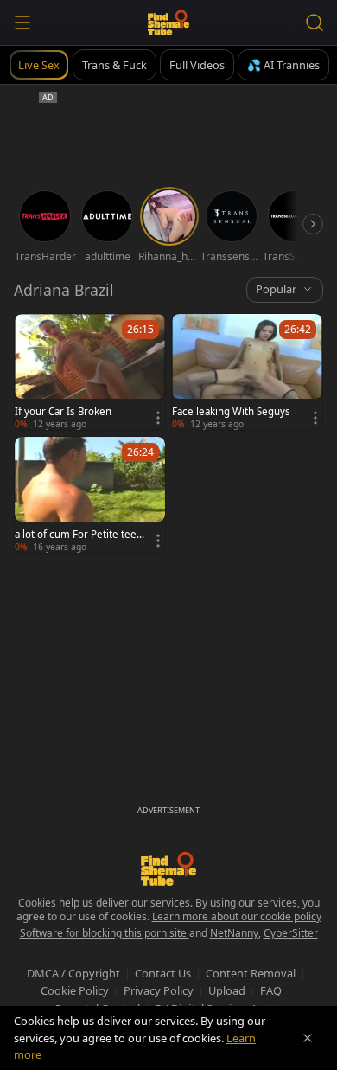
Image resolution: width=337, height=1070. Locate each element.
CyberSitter (291, 933)
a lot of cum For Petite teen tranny (79, 535)
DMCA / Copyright (73, 973)
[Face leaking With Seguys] (247, 372)
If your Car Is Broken (63, 412)
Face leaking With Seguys (231, 412)
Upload (226, 990)
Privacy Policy (159, 990)
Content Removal (251, 973)
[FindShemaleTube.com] (169, 22)
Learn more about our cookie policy (236, 916)
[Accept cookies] (307, 1038)
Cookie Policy (75, 990)
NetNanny (234, 933)
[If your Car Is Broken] (90, 372)
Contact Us (163, 973)
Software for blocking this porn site (104, 933)
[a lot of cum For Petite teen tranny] (90, 495)
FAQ (271, 990)
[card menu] (158, 417)
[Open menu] (22, 22)
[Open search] (314, 22)
